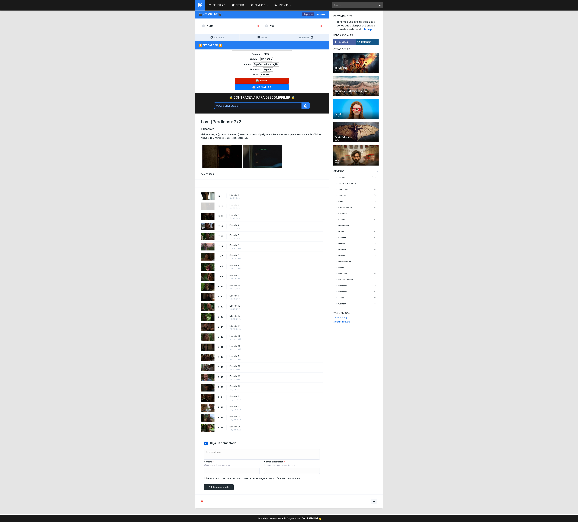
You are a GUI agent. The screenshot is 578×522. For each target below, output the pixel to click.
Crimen (341, 219)
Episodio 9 (234, 275)
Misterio (342, 250)
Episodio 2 (234, 205)
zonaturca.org (340, 317)
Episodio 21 (235, 396)
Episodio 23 (235, 416)
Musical (341, 256)
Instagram (366, 42)
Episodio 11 (235, 296)
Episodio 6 (234, 245)
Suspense (342, 286)
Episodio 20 (235, 386)
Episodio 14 (235, 326)
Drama (341, 231)
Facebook (343, 42)
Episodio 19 (235, 376)
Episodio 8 (234, 265)
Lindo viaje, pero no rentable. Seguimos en (289, 518)
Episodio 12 (235, 306)
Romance (342, 274)
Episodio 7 (234, 255)
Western (342, 304)
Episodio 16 (235, 346)
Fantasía (342, 237)
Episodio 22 (235, 406)
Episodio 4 (234, 225)
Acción (341, 177)
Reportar (308, 14)
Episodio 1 (234, 195)
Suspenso (342, 292)
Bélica (341, 201)
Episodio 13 (235, 316)
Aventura (342, 195)
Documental (343, 225)
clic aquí (368, 29)
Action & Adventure (347, 183)
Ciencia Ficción (345, 207)
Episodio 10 (235, 285)
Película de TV (344, 262)
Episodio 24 (235, 426)
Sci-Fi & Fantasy (345, 280)
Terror (341, 298)
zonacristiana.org (341, 322)
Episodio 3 (234, 215)
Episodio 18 (235, 366)
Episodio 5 (234, 235)
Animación (343, 189)
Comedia (342, 213)
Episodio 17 (235, 356)
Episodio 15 (235, 336)
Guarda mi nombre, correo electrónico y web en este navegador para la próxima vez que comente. (253, 478)
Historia (341, 244)
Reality (341, 268)
